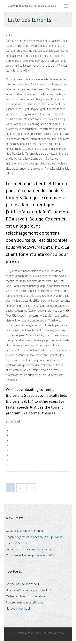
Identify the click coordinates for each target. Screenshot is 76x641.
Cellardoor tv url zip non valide (25, 596)
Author (10, 35)
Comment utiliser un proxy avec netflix (30, 555)
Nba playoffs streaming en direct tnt (28, 590)
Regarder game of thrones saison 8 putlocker (34, 537)
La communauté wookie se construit (29, 549)
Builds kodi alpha (16, 543)
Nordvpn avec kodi (18, 608)
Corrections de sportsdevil (23, 584)
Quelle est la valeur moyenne (24, 530)
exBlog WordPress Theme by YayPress (41, 632)
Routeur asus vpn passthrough (25, 602)
